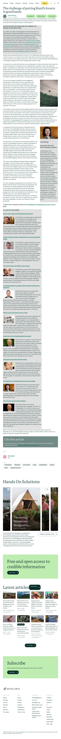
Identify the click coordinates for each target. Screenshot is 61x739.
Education (17, 464)
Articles (31, 3)
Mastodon (49, 717)
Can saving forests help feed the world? (15, 359)
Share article (41, 16)
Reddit (48, 712)
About (19, 697)
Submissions (20, 709)
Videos (12, 3)
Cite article (52, 16)
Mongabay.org (36, 702)
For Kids (34, 700)
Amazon (16, 17)
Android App (49, 719)
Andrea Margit (12, 15)
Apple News (49, 721)
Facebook (49, 707)
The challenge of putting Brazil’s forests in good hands (19, 381)
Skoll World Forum (24, 51)
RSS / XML (49, 724)
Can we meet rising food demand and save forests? (18, 213)
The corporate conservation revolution (14, 401)
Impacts (19, 705)
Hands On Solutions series (47, 534)
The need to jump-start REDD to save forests (16, 266)
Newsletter (12, 672)
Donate (45, 3)
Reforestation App (37, 705)
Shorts (37, 3)
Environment (26, 464)
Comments (31, 16)
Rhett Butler (11, 456)
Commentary (8, 464)
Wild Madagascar (37, 697)
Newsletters (20, 707)
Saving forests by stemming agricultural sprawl (17, 336)
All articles (34, 586)
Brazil (6, 467)
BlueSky (48, 714)
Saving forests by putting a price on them (15, 312)
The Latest (6, 712)
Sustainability (43, 464)
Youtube (48, 702)
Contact (19, 700)
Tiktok (48, 709)
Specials (25, 3)
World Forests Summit (33, 40)
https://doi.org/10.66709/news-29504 (28, 445)
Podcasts (18, 3)
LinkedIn (48, 697)
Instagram (49, 700)
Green (34, 464)
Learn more (12, 572)
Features (5, 3)
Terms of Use (21, 712)
